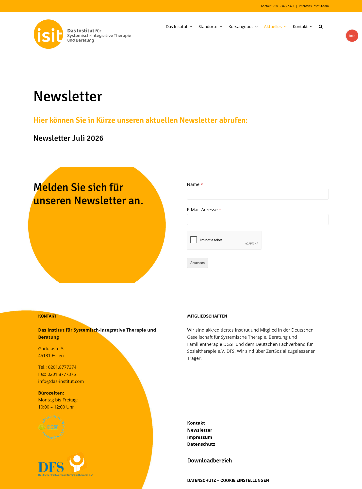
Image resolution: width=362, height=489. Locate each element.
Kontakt (196, 423)
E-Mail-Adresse (204, 210)
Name (195, 184)
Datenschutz (201, 444)
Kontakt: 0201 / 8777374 (277, 6)
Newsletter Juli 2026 (68, 138)
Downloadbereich (209, 460)
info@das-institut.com (314, 6)
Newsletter (199, 430)
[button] (321, 26)
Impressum (199, 437)
